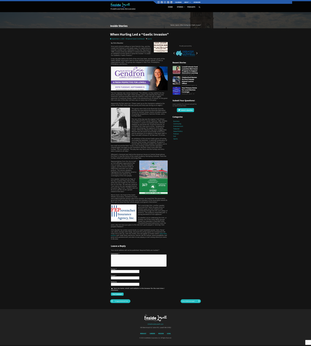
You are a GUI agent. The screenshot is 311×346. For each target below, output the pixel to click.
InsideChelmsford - (186, 85)
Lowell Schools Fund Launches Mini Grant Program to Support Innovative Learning (190, 70)
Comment (115, 254)
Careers (152, 333)
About (186, 2)
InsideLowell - (185, 74)
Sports (177, 25)
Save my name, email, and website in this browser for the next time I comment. (137, 289)
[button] (199, 7)
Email (113, 275)
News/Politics (178, 131)
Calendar (178, 2)
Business (176, 121)
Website (114, 282)
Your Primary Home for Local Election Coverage (189, 90)
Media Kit (143, 333)
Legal (169, 333)
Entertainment (178, 126)
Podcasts (191, 7)
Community (177, 124)
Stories (180, 7)
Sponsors (197, 2)
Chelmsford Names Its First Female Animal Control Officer (189, 80)
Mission (161, 333)
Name (114, 269)
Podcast (176, 134)
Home (170, 7)
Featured (176, 129)
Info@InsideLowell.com (155, 324)
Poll (174, 136)
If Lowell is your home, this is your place (123, 9)
